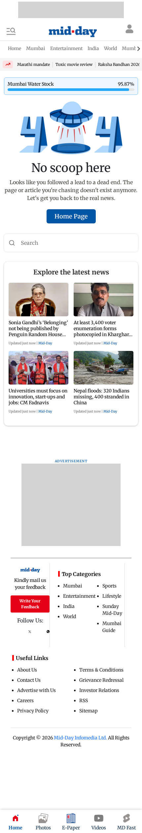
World (69, 616)
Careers (25, 701)
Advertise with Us (36, 690)
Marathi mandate (33, 64)
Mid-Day (45, 343)
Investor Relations (99, 690)
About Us (27, 670)
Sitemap (88, 711)
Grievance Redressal (101, 680)
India (69, 606)
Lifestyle (111, 596)
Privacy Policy (33, 711)
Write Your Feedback (30, 603)
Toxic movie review (73, 64)
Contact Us (29, 680)
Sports (109, 586)
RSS (83, 701)
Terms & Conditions (101, 670)
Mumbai (72, 586)
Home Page (71, 216)
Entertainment (79, 596)
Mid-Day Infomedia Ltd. (80, 738)
